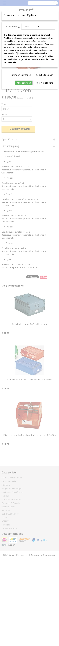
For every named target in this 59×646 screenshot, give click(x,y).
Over (37, 26)
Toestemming (13, 26)
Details (27, 26)
